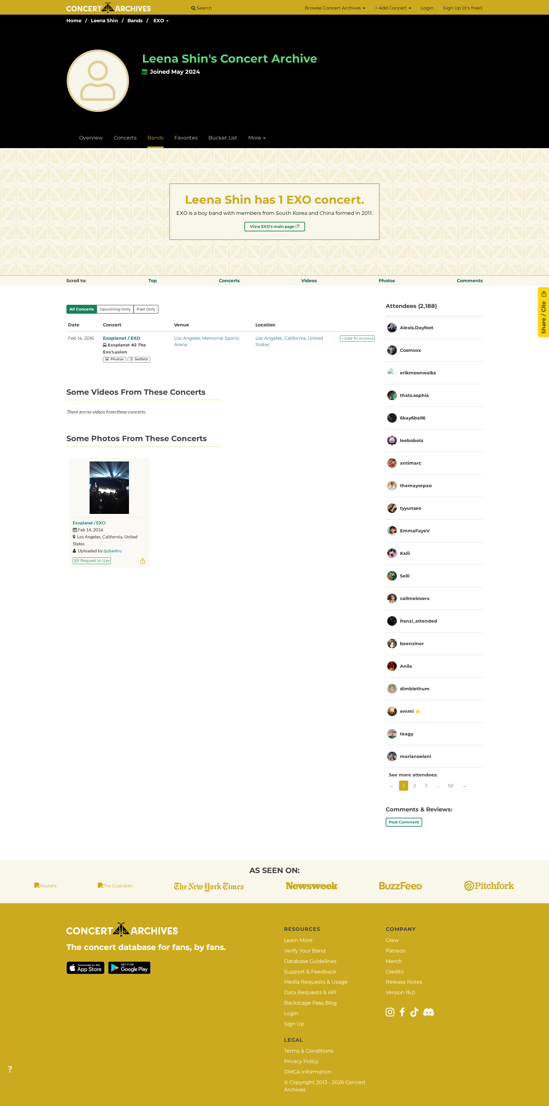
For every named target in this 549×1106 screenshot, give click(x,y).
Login (427, 8)
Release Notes (404, 982)
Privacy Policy (301, 1061)
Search (203, 8)
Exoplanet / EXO (121, 338)
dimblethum (415, 689)
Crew (392, 940)
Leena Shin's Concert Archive (229, 58)
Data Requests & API (310, 992)
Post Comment (404, 822)
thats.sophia (414, 395)
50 (450, 786)
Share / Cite (543, 316)
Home (73, 20)
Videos (309, 280)
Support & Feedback (310, 972)
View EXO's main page (272, 226)
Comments (470, 280)
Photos (387, 280)
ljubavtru (113, 550)
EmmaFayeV (415, 531)
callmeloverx (415, 598)
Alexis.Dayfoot (416, 328)
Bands (135, 20)
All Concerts (82, 309)
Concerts (125, 138)
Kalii (405, 553)
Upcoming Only (115, 309)
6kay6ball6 (412, 418)
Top (152, 280)
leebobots (411, 440)
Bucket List (222, 138)
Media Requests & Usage (316, 982)
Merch (394, 961)
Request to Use (94, 560)
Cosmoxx (410, 350)
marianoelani (415, 756)
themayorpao (416, 485)
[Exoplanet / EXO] (109, 487)
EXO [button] (159, 20)
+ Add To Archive (357, 338)
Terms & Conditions (308, 1051)
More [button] (255, 138)
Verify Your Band (305, 951)
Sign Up (294, 1024)
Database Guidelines (310, 961)
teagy (406, 734)
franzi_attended (418, 621)
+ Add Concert (391, 8)
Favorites (186, 138)
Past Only (146, 309)
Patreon (396, 951)
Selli (405, 576)
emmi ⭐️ (410, 711)
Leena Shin (104, 20)
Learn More (298, 940)
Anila (406, 666)
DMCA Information (307, 1072)
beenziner (412, 643)
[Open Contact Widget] (10, 1069)
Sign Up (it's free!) (463, 8)
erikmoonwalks (418, 373)
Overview (91, 138)
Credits (395, 972)
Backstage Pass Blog (310, 1003)
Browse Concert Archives (333, 8)
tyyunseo (410, 508)
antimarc (410, 463)
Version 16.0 (400, 992)
